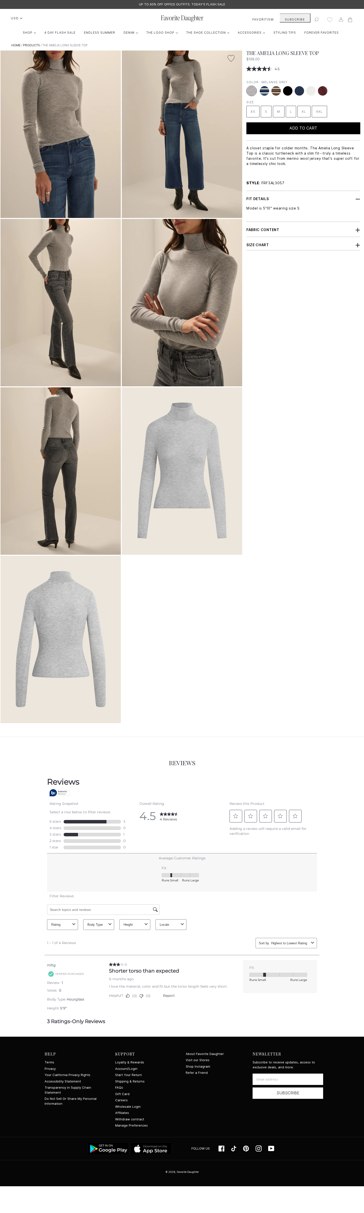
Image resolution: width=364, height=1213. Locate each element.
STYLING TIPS (284, 32)
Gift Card (122, 1094)
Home (16, 45)
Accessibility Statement (63, 1081)
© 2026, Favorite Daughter (182, 1171)
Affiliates (122, 1113)
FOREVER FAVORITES (321, 32)
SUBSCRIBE (295, 19)
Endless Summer (99, 32)
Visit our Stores (197, 1060)
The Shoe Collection (209, 32)
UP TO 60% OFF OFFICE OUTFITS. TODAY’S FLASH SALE (182, 4)
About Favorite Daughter (205, 1054)
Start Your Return (128, 1075)
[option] (182, 4)
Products (31, 45)
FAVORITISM (263, 19)
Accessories (252, 32)
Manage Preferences (131, 1125)
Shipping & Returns (130, 1081)
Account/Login (126, 1069)
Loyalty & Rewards (129, 1062)
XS (253, 111)
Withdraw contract (129, 1119)
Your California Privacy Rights (67, 1075)
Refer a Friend (197, 1073)
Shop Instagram (198, 1066)
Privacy (50, 1069)
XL (304, 111)
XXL (319, 111)
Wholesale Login (128, 1106)
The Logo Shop (163, 32)
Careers (121, 1100)
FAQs (119, 1087)
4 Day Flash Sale (60, 32)
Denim (132, 32)
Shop (30, 32)
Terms (49, 1062)
